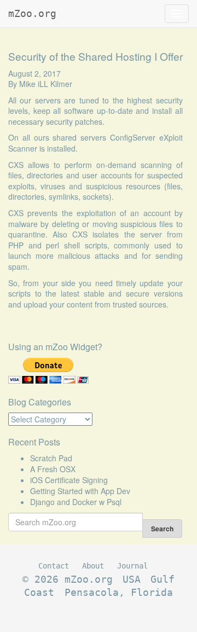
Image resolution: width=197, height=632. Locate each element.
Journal (132, 565)
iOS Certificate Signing (69, 479)
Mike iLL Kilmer (45, 83)
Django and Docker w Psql (75, 501)
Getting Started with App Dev (80, 490)
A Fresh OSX (53, 468)
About (93, 565)
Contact (53, 565)
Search (162, 529)
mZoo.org (32, 13)
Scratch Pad (51, 458)
